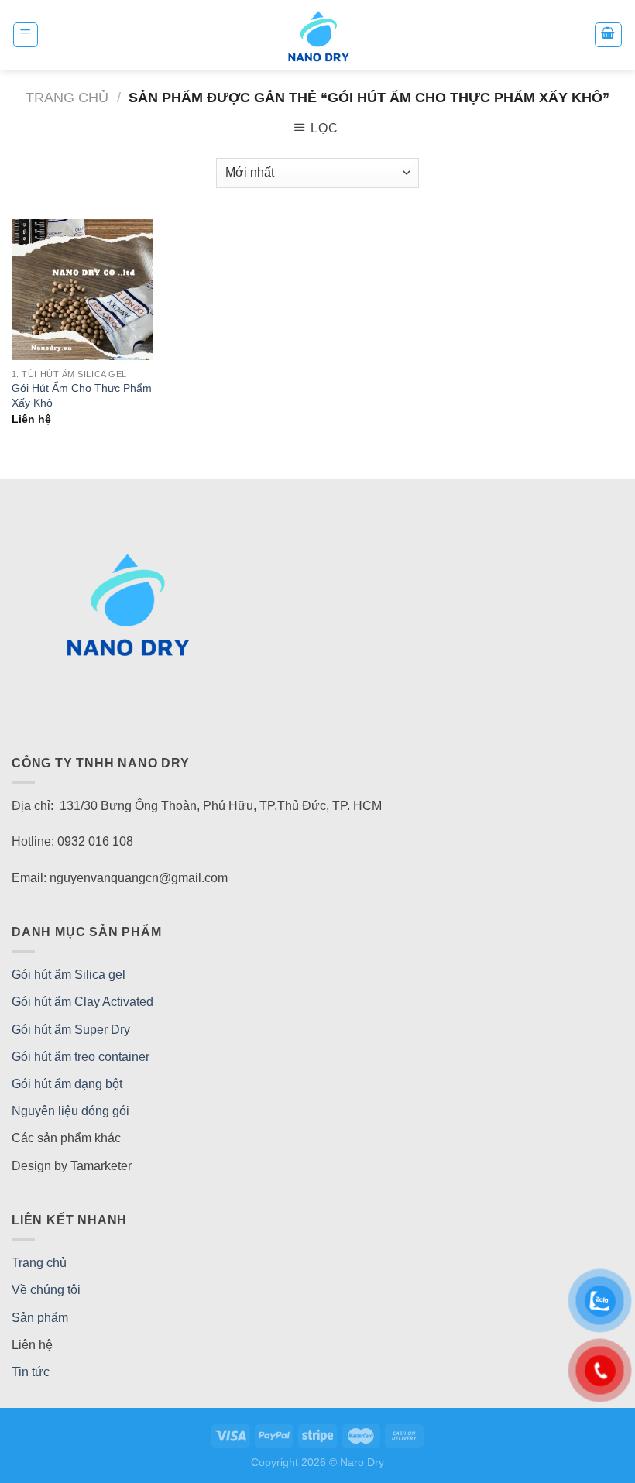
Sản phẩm (40, 1317)
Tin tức (31, 1371)
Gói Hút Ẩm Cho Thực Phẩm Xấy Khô (82, 395)
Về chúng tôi (46, 1289)
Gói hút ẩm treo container (80, 1056)
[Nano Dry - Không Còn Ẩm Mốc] (318, 35)
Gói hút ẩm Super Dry (71, 1029)
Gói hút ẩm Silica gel (68, 974)
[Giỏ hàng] (609, 34)
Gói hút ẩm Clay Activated (82, 1001)
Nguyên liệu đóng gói (70, 1110)
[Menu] (26, 34)
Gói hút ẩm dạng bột (67, 1083)
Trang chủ (67, 97)
